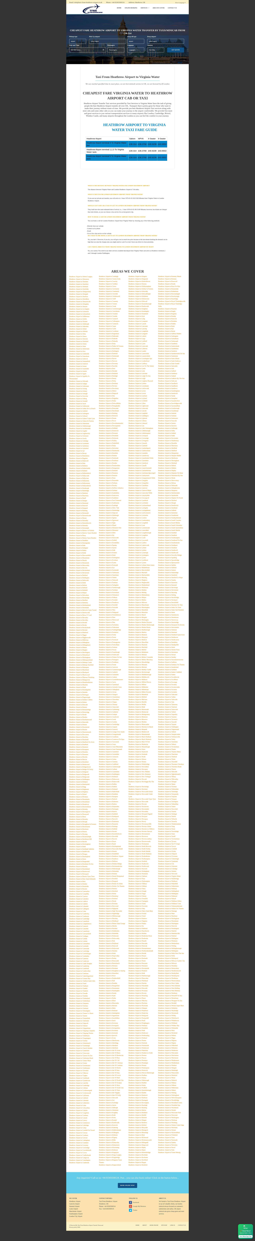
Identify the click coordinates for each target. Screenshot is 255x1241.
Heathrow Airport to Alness (78, 336)
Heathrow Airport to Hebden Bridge (110, 864)
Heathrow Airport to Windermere (168, 1060)
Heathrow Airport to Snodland (167, 508)
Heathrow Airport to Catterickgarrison (81, 976)
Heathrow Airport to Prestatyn (137, 1060)
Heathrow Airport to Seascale (167, 421)
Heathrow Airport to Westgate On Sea (170, 1000)
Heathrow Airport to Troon (166, 829)
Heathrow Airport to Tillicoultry (168, 779)
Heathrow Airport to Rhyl (136, 1135)
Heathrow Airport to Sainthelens (168, 348)
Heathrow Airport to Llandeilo (138, 453)
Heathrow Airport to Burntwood (79, 871)
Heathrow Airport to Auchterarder (80, 428)
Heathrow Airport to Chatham (78, 986)
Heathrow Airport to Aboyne (78, 306)
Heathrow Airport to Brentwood (79, 764)
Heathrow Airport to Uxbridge (167, 869)
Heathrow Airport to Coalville (78, 1083)
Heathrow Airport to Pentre (137, 961)
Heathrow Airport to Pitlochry (137, 1000)
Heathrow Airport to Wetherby (167, 1008)
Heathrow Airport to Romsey (167, 279)
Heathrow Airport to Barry (77, 535)
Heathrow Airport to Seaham (167, 416)
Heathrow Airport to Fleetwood (109, 620)
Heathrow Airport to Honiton (108, 951)
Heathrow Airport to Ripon (137, 1150)
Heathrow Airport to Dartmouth (109, 356)
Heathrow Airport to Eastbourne (109, 503)
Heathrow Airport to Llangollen (138, 483)
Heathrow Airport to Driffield (108, 428)
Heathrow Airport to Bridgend (78, 772)
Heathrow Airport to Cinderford (79, 1050)
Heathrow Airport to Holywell (108, 946)
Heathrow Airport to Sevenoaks (168, 438)
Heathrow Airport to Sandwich (168, 393)
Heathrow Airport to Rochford (138, 1160)
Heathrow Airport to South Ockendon (170, 525)
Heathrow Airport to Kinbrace (108, 1150)
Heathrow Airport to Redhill (137, 1115)
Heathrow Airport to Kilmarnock (109, 1145)
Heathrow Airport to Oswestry (138, 906)
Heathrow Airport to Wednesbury (168, 943)
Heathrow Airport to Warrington (168, 923)
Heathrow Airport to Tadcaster (167, 694)
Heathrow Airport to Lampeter (138, 321)
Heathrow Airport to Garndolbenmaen (111, 679)
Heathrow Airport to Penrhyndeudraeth (140, 951)
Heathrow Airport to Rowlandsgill (169, 294)
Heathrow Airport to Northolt (137, 861)
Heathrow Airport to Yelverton (167, 1145)
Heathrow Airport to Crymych (108, 319)
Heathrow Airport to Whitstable (168, 1028)
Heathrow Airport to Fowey (107, 650)
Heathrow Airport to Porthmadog (138, 1035)
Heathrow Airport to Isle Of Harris (110, 1068)
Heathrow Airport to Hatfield (108, 829)
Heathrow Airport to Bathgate (78, 548)
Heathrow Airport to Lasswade (138, 346)
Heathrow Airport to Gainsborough (110, 669)
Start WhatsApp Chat (246, 1236)
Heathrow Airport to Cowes (78, 1152)
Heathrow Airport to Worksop (167, 1120)
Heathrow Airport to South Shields (169, 530)
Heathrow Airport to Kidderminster (110, 1130)
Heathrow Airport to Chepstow (79, 1003)
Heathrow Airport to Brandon (78, 752)
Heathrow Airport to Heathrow (108, 859)
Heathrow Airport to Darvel (107, 358)
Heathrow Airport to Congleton (79, 1113)
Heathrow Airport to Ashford (78, 411)
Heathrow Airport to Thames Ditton (169, 752)
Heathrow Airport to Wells (166, 956)
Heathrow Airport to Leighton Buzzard (140, 381)
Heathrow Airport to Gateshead (109, 684)
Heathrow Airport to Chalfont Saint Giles (82, 981)
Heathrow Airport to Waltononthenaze (170, 906)
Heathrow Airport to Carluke (78, 941)
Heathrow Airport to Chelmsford (79, 998)
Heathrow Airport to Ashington (79, 413)
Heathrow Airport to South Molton (169, 523)
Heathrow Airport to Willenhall (168, 1045)
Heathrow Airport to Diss (107, 396)
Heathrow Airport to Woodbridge (168, 1100)
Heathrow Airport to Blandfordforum (81, 682)
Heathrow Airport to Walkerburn (168, 886)
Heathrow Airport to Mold (136, 707)
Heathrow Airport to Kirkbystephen (139, 286)
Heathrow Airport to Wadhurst (167, 881)
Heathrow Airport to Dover (107, 421)
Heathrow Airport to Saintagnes (168, 336)
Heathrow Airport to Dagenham (109, 333)
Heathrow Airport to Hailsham (108, 776)
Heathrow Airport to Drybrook (108, 438)
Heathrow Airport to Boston (78, 724)
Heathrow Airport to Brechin (78, 757)
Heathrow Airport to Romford (137, 1165)
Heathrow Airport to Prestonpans (138, 1068)
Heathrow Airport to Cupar (107, 326)
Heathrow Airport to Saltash (167, 376)
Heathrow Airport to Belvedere (79, 595)
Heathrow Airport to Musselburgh (139, 747)
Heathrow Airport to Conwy (78, 1120)
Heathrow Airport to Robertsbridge (139, 1152)
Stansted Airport (74, 1206)
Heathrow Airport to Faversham (109, 592)
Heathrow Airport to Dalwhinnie (109, 348)
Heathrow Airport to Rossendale (168, 289)
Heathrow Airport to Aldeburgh (79, 324)
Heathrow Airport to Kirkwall (137, 301)
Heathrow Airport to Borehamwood (80, 719)
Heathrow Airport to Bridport (78, 782)
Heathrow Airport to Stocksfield (168, 602)
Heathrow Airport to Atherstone (79, 423)
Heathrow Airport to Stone (166, 612)
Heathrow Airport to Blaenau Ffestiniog (81, 677)
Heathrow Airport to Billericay (78, 640)
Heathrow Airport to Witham (167, 1085)
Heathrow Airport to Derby (107, 381)
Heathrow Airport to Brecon (78, 759)
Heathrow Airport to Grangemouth (110, 734)
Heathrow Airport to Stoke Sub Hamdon (171, 610)
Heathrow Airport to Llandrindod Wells (140, 458)
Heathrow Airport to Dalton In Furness (111, 346)
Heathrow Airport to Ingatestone (109, 1015)
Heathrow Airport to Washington (168, 928)
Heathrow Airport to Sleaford (167, 500)
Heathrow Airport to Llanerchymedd (140, 468)
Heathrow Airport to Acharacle (79, 311)
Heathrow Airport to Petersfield (138, 986)
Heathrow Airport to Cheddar (78, 996)
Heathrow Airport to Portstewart (138, 1048)
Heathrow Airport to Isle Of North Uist (111, 1080)
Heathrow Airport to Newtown (138, 836)
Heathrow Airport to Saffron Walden (169, 333)
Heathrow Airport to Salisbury (167, 373)
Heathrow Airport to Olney (137, 888)
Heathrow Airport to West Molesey (169, 991)
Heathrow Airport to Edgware (108, 513)
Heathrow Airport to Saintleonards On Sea (171, 353)
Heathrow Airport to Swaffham (168, 679)
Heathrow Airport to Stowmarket (168, 627)
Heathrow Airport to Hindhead (108, 921)
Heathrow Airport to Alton (77, 346)
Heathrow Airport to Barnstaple (79, 528)
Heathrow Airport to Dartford (108, 353)
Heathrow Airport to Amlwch (78, 359)
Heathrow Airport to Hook (107, 953)
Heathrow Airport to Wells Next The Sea (171, 953)
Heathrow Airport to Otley (136, 908)
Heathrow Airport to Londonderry (139, 520)
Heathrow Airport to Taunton (167, 717)
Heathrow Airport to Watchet (167, 931)
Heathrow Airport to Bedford (78, 575)
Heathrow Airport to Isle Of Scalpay (110, 1083)
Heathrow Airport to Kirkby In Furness (140, 289)
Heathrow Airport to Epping (108, 545)
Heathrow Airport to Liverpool (138, 436)
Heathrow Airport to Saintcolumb (168, 346)
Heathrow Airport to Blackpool (79, 672)
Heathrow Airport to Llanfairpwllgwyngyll (141, 473)
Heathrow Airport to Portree (137, 1040)
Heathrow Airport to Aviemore (78, 436)
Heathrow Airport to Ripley (137, 1147)
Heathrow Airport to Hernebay (108, 896)
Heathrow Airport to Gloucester (109, 707)
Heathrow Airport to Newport (137, 816)
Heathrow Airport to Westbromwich (169, 971)
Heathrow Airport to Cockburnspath (80, 1090)
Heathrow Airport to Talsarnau (167, 704)
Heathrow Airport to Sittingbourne (169, 488)
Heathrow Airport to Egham (108, 518)
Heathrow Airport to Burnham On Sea (81, 864)
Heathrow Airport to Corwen (78, 1138)
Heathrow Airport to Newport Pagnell (140, 814)
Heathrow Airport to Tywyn (167, 846)
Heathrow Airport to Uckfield (167, 849)
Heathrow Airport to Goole (107, 719)
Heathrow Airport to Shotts (166, 478)
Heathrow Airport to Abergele (78, 294)
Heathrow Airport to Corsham (78, 1135)
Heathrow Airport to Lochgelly (138, 508)
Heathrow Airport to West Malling (169, 988)
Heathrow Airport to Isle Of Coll (109, 1060)
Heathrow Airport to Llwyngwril (138, 498)
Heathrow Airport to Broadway (79, 804)
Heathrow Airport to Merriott (137, 667)
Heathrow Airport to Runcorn (167, 319)
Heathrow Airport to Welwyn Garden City (171, 961)
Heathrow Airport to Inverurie (108, 1033)
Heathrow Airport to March (137, 615)
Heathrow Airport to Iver (107, 1100)
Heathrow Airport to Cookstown (79, 1123)
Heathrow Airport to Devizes (108, 386)
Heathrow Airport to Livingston (138, 441)
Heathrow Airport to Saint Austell (168, 363)
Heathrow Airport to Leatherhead (138, 361)
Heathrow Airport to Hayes (107, 841)
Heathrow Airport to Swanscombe (169, 687)
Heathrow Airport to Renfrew (137, 1122)
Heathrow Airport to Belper (78, 593)
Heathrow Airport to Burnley (78, 866)
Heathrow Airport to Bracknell (78, 739)
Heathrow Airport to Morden (137, 722)
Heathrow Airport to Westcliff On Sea (170, 996)
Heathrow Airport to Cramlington (79, 1160)
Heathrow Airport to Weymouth (168, 1013)
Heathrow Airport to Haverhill (108, 836)
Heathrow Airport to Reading (137, 1107)
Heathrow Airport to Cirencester (79, 1053)
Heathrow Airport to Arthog (78, 398)
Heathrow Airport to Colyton (78, 1110)
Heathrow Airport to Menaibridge (139, 662)
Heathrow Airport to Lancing (137, 329)
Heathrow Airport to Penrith (137, 953)
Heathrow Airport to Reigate (137, 1120)
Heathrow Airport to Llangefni (138, 480)
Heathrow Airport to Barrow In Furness (81, 530)
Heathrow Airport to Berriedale (79, 607)
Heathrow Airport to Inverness (108, 1030)
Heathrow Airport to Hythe (107, 998)
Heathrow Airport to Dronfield (108, 436)
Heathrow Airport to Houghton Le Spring (112, 971)
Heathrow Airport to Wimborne (168, 1050)
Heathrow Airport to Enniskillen (109, 543)
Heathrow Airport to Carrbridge (79, 951)
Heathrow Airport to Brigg (77, 787)
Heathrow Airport (74, 1201)
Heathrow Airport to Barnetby (78, 520)
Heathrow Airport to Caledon (78, 904)
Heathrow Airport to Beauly (78, 560)
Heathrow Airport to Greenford (109, 752)
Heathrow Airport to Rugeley (167, 314)
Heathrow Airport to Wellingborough (169, 948)
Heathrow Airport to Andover (78, 364)
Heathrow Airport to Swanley (167, 684)
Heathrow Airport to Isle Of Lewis (110, 1075)
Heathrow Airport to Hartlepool (109, 816)
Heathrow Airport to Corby (77, 1128)
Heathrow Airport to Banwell (78, 505)
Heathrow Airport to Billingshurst (79, 645)
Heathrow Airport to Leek (136, 371)
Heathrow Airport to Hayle (107, 844)
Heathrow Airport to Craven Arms (109, 279)
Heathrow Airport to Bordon (78, 717)
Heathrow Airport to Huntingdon (109, 991)
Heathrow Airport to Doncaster (108, 408)
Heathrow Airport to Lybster (137, 548)
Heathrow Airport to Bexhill (78, 622)
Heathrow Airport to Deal (107, 368)
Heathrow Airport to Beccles (78, 568)
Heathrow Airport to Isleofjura (108, 1045)
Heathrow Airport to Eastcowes (109, 495)
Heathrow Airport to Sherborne (168, 458)
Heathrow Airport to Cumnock (108, 324)
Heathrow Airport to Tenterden (168, 742)
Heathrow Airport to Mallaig (137, 592)
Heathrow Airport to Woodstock (168, 1107)
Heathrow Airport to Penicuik (137, 946)
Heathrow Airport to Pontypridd (138, 1018)
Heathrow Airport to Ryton (166, 331)
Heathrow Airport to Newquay (138, 769)
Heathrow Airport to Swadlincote (168, 677)
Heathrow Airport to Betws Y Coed (80, 615)
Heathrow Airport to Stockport (167, 600)
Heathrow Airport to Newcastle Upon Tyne (142, 799)
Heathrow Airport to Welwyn (167, 963)
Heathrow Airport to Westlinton (168, 978)
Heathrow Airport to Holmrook (109, 936)
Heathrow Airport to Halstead (108, 789)
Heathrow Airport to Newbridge (138, 786)
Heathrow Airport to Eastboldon (109, 493)
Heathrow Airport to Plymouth (138, 1005)
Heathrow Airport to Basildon (78, 540)
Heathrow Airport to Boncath (78, 705)
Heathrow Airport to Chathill (78, 988)
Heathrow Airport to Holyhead (108, 943)
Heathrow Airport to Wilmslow (168, 1048)
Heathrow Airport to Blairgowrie (79, 680)
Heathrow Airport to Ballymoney (79, 483)
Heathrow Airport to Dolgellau (108, 398)
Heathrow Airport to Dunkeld (108, 470)
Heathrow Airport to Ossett (137, 903)
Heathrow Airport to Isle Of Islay (109, 1073)
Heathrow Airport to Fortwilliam (109, 645)
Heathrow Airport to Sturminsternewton (170, 660)
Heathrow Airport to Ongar (137, 893)
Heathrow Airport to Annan (78, 366)
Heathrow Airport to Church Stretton (80, 1048)
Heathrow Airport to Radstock (138, 1095)
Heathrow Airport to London (137, 518)
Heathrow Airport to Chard (77, 983)
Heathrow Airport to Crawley (108, 281)
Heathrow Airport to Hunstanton (109, 988)
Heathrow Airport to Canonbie (78, 929)
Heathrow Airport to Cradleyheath (80, 1155)
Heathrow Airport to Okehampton (139, 881)
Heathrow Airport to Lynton (137, 562)
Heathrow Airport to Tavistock (167, 719)
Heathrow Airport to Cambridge (79, 919)
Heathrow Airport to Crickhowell (109, 296)
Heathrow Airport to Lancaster (138, 326)
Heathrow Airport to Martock (137, 635)
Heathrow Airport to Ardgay (78, 383)
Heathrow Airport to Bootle (78, 714)
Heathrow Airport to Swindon (167, 692)
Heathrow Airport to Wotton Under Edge (171, 1125)
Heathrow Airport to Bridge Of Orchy (81, 769)
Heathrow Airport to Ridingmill (138, 1142)
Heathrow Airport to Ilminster (108, 1010)
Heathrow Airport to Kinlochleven (139, 281)
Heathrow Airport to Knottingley (138, 311)
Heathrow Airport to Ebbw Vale (109, 508)
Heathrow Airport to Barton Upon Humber (82, 538)
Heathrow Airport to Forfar (107, 635)
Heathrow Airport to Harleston (108, 801)
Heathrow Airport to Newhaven (138, 806)
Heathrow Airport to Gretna (107, 759)
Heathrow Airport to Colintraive (79, 1103)
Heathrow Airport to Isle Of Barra (109, 1053)
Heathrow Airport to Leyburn (137, 396)
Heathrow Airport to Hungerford (109, 986)
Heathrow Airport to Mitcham (137, 699)
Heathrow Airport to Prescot (137, 1058)
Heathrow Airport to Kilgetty (108, 1137)
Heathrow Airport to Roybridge (168, 299)
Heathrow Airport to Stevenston (168, 590)
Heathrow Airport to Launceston (138, 353)
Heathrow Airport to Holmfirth (108, 933)
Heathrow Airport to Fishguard (108, 612)
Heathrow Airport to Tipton (166, 784)
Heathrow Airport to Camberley (79, 914)
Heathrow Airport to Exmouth (108, 565)
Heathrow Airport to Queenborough (139, 1090)
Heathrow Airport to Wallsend (167, 896)
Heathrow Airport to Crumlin (108, 316)
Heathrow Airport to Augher (78, 431)
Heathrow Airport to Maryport (138, 637)
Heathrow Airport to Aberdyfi (78, 286)
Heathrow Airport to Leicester (137, 373)
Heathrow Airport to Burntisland (79, 869)
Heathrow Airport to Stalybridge (168, 572)
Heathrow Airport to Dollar (107, 401)
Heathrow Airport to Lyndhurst (138, 560)
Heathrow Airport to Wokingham (168, 1095)
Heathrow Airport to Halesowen (109, 779)
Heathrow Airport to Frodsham (108, 662)
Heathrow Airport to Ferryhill (108, 605)
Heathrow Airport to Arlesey (78, 391)
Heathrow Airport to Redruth (137, 1117)
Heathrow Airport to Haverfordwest (110, 834)
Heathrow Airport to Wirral (166, 1078)
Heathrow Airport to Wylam (167, 1130)
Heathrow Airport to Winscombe (168, 1073)
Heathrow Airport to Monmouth (138, 709)
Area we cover (158, 8)
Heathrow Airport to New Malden (139, 772)
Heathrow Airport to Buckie (78, 841)
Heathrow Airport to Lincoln (137, 411)
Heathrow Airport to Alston (77, 344)
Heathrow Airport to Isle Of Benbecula (111, 1055)
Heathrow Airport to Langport (137, 333)
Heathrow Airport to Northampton (139, 859)
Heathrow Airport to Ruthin (167, 324)
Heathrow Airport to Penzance (138, 966)
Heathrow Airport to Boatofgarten (80, 690)
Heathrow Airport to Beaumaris (79, 563)
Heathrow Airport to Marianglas (138, 620)
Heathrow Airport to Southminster (169, 543)
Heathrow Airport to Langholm (138, 331)
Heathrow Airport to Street (166, 647)
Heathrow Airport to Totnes (167, 806)
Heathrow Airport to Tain (166, 702)
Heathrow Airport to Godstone (108, 712)
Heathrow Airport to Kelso (107, 1117)
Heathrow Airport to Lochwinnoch (139, 513)
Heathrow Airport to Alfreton (78, 331)
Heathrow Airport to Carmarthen (79, 943)
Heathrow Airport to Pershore (137, 971)
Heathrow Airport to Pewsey (137, 993)
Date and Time (74, 45)
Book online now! (127, 1185)
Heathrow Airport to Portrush (137, 1043)
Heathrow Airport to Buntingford (79, 856)
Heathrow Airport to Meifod (137, 650)
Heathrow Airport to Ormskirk (138, 898)
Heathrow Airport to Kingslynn (109, 1152)
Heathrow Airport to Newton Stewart (140, 831)
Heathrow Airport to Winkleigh (168, 1070)
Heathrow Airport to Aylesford (78, 448)
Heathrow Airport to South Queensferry (170, 528)
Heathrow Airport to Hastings (108, 826)
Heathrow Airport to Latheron (137, 348)
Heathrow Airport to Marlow (137, 632)
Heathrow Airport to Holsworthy (109, 938)
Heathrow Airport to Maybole (137, 645)
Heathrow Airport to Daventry (108, 363)
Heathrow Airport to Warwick (167, 926)
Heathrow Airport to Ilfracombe (109, 1003)
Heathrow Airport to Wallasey (167, 888)
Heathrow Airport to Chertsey (78, 1006)
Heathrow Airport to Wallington (168, 893)
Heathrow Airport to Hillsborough (109, 916)
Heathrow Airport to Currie (107, 329)
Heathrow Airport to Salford (167, 371)
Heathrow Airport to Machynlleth (139, 575)
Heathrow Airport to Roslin (166, 284)
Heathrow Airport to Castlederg (79, 966)
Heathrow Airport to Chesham (78, 1008)
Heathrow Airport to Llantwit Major (139, 490)
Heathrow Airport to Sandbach (168, 383)
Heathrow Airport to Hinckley (108, 918)
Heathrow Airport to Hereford (108, 891)
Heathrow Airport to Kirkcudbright (139, 294)
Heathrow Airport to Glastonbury (109, 697)
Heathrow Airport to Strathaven (168, 637)
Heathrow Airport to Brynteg (78, 834)
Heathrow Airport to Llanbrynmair (139, 450)
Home (119, 8)
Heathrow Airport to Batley (77, 550)
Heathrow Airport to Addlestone (79, 316)
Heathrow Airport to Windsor (167, 1065)
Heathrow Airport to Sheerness (168, 445)
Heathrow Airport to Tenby (166, 739)
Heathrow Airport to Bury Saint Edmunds (82, 879)
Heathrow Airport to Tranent (167, 811)
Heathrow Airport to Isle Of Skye (109, 1085)
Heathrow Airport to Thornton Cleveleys (171, 764)
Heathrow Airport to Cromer (108, 304)
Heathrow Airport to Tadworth (167, 699)
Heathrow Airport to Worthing (167, 1122)
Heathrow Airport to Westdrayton (168, 976)
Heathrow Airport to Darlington (109, 351)
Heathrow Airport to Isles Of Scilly (110, 1095)
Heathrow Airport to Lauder (137, 351)
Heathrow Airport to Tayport (167, 724)
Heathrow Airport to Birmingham (79, 657)
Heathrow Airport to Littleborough (139, 431)
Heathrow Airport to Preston (137, 1065)
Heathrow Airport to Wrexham (167, 1127)
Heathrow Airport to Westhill (167, 1003)
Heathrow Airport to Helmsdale (109, 871)
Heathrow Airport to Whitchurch (168, 1018)
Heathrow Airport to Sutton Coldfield (170, 672)
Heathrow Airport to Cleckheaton (79, 1065)
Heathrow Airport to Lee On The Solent (141, 366)
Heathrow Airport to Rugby (167, 311)
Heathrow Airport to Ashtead (78, 416)
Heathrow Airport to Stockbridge (168, 597)
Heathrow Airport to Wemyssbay (168, 968)
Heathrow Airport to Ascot (77, 403)
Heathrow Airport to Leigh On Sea (139, 376)
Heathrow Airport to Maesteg (137, 577)
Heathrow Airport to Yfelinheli (168, 1135)
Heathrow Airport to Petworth (137, 988)
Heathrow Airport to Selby (166, 431)
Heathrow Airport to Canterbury (79, 931)
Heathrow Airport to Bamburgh (79, 488)
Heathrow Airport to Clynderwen (79, 1080)
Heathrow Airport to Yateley (167, 1142)
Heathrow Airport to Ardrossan (79, 386)
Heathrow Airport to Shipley (167, 470)
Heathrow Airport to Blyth (77, 687)
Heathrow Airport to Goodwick (109, 717)
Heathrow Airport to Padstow (137, 918)
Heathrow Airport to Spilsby (167, 565)
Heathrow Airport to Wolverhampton (169, 1098)
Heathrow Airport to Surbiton (167, 669)
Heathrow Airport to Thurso (167, 769)
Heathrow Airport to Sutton (166, 674)
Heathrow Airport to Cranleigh (108, 276)
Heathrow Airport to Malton (137, 600)
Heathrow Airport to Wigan (166, 1038)
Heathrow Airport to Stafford (167, 567)
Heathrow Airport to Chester (78, 1016)
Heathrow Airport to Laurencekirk (139, 356)
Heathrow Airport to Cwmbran (108, 331)
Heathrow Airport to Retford (137, 1125)
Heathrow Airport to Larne (136, 343)
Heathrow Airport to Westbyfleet (168, 973)
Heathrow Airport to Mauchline (138, 642)
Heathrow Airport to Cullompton (109, 321)
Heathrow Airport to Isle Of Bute (109, 1058)
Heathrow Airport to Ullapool (167, 854)
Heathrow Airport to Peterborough (139, 976)
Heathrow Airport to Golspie (108, 714)
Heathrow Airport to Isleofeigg (108, 1043)
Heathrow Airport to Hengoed (108, 881)
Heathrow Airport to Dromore (108, 433)
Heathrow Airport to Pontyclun (138, 1013)
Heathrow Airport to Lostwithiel (138, 530)
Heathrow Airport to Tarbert (167, 712)
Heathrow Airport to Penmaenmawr (139, 948)
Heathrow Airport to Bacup (77, 453)
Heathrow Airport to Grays (107, 744)
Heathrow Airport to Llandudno (138, 460)
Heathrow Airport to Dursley (108, 485)
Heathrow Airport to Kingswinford (110, 1165)
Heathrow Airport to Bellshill (78, 590)
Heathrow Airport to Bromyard (79, 814)
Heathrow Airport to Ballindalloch (80, 473)
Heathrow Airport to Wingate (167, 1068)
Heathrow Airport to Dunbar (108, 455)
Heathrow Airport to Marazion (138, 612)
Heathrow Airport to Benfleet (78, 600)
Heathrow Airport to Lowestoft (138, 540)
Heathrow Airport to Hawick (108, 839)
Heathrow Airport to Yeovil (166, 1147)
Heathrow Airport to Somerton (167, 513)
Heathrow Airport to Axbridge (78, 441)
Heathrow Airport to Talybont (167, 707)
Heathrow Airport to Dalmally (108, 341)
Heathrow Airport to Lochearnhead (139, 505)
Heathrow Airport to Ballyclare (79, 478)
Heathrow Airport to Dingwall (108, 393)
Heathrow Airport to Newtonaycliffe (139, 824)
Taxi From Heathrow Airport (176, 1201)
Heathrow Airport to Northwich (138, 864)
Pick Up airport (94, 36)
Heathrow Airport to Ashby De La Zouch (82, 408)
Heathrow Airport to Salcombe (168, 366)
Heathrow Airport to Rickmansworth (140, 1140)
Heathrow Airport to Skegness (167, 490)
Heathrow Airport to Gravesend (109, 742)
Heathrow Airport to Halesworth (109, 781)
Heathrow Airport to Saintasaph (168, 341)
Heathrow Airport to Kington (137, 276)
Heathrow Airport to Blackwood (79, 675)
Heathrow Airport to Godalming (109, 709)
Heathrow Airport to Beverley (78, 617)
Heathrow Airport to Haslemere (109, 821)
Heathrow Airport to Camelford (79, 921)
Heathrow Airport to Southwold (168, 553)
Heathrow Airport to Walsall (167, 898)
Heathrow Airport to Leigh (136, 378)
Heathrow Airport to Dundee (108, 463)
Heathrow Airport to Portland (137, 1038)
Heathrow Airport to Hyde (107, 996)
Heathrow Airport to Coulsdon (78, 1143)
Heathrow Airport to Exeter (107, 562)
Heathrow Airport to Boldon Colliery (81, 700)
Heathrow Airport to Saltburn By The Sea (171, 378)
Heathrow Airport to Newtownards (139, 841)
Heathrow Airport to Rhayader (138, 1127)
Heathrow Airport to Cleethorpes (79, 1068)
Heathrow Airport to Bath (77, 545)
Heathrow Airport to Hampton (108, 796)
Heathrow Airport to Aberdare (78, 281)
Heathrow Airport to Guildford (108, 764)
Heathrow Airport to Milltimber (138, 687)
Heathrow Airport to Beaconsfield (80, 555)
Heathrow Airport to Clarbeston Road (81, 1058)
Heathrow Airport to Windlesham (168, 1063)
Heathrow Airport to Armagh (78, 393)
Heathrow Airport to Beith (77, 583)
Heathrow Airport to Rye (166, 329)
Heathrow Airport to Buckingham (79, 844)
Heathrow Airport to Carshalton (79, 956)
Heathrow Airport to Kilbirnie (108, 1135)
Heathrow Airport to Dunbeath (108, 458)
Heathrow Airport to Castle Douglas (80, 963)
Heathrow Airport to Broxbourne (79, 826)
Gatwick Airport (74, 1204)
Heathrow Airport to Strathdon (167, 642)
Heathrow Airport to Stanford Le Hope (170, 577)
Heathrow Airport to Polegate (137, 1008)
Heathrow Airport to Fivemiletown (110, 615)
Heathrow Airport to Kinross (137, 284)
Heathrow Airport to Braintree (78, 747)
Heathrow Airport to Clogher (78, 1075)
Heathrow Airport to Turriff (166, 836)
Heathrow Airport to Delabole (108, 373)
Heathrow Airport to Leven (137, 391)
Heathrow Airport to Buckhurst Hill (80, 839)
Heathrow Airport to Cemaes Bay (79, 978)
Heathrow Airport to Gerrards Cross (110, 687)
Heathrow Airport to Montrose (138, 717)
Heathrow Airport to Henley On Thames (111, 886)
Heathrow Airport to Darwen (108, 361)
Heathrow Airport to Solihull (167, 510)
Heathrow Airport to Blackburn (79, 670)
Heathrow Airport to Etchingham (109, 557)
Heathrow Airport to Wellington (168, 951)
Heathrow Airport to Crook (107, 306)
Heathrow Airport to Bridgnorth (79, 774)
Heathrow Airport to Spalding (167, 557)
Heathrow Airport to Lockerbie (138, 515)
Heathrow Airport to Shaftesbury (168, 441)
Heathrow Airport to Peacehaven (138, 931)
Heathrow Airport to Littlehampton (139, 433)
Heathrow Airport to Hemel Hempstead (111, 876)
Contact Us (172, 8)
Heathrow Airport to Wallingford (168, 891)
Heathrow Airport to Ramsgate (138, 1100)
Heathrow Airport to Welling (167, 946)
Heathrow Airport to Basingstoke (79, 543)
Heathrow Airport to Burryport (79, 874)
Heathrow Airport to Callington (79, 909)
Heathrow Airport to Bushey (78, 884)
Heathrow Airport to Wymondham (169, 1132)
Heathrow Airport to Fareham (108, 582)
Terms (99, 1225)
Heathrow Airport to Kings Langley (110, 1155)
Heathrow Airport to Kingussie (138, 279)
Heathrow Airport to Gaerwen (108, 667)
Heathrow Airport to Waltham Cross (169, 903)
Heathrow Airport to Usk (166, 864)
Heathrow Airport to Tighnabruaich (169, 774)
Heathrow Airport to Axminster (79, 443)
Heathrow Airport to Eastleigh (108, 505)
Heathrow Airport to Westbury (167, 993)
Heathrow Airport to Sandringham (169, 391)
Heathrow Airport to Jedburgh (108, 1107)
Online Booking (131, 8)
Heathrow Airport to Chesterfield (79, 1018)
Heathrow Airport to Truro (166, 834)
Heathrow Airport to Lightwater (138, 406)
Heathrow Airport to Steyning (167, 592)
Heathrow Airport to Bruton (78, 831)
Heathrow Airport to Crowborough (110, 309)
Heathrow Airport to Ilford (107, 1000)
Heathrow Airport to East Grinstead (110, 500)
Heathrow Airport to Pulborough (138, 1080)
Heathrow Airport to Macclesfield (139, 570)
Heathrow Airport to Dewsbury (109, 388)
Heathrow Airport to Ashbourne (79, 406)
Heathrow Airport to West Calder (168, 983)
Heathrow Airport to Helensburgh (109, 869)
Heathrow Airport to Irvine (107, 1038)
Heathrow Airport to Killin (107, 1140)
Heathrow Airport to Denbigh (108, 376)
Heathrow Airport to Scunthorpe (168, 411)
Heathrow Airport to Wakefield (168, 884)
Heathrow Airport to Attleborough (80, 426)
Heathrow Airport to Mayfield (137, 647)
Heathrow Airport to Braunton (78, 754)
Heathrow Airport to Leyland (137, 398)
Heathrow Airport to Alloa (77, 334)
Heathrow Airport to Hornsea (108, 966)
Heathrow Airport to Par (136, 926)
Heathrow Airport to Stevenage (168, 587)
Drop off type (131, 36)
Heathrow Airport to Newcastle (138, 801)
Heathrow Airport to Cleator (78, 1063)
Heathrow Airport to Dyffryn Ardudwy (111, 488)
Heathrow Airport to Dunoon (108, 475)
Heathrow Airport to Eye (107, 567)
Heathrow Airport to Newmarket (138, 809)
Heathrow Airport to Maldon (137, 590)
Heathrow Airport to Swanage (167, 682)
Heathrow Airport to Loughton (138, 535)
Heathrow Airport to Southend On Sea (170, 540)
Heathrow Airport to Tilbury (167, 776)
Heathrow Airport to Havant (108, 831)
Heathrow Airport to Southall (167, 533)
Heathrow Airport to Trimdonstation (169, 824)
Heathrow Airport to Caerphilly (79, 894)
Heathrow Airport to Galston (108, 677)
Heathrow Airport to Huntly (107, 993)
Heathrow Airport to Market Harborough (141, 625)
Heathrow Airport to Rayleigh (137, 1105)
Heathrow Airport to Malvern (137, 602)
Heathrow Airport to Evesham (108, 560)
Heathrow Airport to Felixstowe (109, 595)
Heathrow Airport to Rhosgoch (138, 1130)
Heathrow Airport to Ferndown (109, 602)
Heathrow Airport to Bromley (78, 809)
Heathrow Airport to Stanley (167, 580)
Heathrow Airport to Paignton (137, 921)
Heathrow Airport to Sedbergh (167, 428)
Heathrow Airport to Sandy (166, 396)
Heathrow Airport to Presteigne (138, 1063)
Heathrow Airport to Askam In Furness (81, 421)
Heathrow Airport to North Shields (139, 851)
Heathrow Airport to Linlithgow (138, 416)
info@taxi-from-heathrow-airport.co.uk (88, 2)
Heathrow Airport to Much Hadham (139, 737)
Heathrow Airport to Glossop (108, 704)
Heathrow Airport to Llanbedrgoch (139, 448)
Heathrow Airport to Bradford (78, 744)
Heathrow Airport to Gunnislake (109, 772)
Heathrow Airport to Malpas (137, 597)
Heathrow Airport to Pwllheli (137, 1088)
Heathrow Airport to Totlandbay (168, 804)
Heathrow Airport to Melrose (137, 655)
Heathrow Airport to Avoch (77, 438)
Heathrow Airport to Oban (136, 879)
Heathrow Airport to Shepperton (168, 453)
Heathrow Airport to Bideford (78, 632)
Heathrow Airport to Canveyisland (80, 933)
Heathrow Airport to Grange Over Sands (112, 732)
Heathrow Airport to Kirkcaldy (138, 291)
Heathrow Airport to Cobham (78, 1088)
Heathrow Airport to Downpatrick (109, 426)
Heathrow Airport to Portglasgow (139, 1023)
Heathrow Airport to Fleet (107, 617)
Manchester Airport (75, 1211)
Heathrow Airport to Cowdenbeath (80, 1150)
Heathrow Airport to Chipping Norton (81, 1033)
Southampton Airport (75, 1214)
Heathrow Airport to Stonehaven (168, 615)
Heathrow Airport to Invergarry (109, 1025)
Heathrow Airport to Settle (166, 436)
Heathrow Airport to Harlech (108, 799)
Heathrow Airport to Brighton (78, 792)
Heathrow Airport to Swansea (167, 689)
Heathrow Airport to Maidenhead (138, 585)
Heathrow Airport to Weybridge (168, 1010)
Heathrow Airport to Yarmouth (167, 1140)
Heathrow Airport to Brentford (78, 762)
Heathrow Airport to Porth (136, 1030)
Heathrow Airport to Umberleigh (168, 859)
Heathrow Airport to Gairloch (108, 672)
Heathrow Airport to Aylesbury (79, 446)
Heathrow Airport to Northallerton (139, 856)
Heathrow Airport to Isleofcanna (109, 1040)
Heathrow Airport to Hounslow (109, 973)
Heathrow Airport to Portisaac (137, 1025)
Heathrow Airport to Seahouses (168, 418)
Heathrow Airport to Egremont (108, 520)
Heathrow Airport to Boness (78, 707)
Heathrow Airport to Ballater (78, 471)
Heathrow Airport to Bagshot (78, 458)
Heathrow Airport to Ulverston (168, 856)
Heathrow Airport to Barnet (78, 518)
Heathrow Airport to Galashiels (109, 674)
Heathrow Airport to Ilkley (107, 1008)
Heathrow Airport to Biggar (78, 635)
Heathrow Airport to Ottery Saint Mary (140, 911)
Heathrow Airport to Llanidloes (138, 485)
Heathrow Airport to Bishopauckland (81, 660)
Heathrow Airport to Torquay (167, 799)
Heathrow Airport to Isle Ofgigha (109, 1093)
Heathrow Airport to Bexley (78, 625)
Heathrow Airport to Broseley (78, 819)
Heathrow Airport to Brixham (78, 797)
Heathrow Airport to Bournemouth (80, 732)
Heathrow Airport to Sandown (167, 388)
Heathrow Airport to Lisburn (137, 421)
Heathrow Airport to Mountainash (139, 734)
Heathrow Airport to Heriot (107, 893)
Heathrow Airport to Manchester (138, 605)
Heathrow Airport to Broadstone (79, 802)
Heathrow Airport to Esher (107, 555)
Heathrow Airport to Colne (77, 1105)
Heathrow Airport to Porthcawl (138, 1033)
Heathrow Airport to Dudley (108, 441)
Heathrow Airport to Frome (107, 664)
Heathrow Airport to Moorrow (138, 719)
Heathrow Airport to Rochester (138, 1157)
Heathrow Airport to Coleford (78, 1098)
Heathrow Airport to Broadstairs (79, 799)
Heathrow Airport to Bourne (78, 729)
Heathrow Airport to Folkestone (109, 627)
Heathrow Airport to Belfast (78, 585)
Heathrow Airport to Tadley (167, 697)
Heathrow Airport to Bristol (78, 794)
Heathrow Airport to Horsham (108, 968)
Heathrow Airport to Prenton (137, 1055)
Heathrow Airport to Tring (166, 826)
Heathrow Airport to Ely (106, 535)
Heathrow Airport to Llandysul (138, 463)
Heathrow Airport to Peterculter (138, 978)
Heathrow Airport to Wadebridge (168, 879)
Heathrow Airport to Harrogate (108, 809)
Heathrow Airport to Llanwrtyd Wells (140, 493)
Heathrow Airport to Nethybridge (139, 764)
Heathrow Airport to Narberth (137, 754)
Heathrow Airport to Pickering (138, 996)
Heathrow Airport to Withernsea (168, 1088)
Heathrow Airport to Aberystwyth (79, 301)
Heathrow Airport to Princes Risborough (141, 1073)
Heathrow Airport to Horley (107, 958)
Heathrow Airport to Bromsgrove (79, 812)
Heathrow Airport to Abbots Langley (80, 276)
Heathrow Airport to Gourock (108, 729)
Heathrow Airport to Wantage (167, 911)
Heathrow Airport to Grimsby (108, 762)
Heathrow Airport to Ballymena (79, 481)
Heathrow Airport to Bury (77, 881)
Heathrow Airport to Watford (167, 936)
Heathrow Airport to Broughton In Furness (82, 824)
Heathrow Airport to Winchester (168, 1058)
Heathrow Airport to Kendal (108, 1120)
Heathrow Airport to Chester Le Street (81, 1013)
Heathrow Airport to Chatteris (78, 991)
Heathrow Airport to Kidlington (109, 1132)
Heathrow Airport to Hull (107, 981)
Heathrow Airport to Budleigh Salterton (81, 849)
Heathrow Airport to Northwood (138, 866)
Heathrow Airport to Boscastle (78, 722)
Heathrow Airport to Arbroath (78, 381)
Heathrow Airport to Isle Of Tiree (109, 1090)
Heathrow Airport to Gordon (108, 722)
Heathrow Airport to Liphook (137, 418)
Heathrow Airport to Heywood (108, 906)
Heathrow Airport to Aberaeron (79, 279)
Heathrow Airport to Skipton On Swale (170, 498)
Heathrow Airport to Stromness (168, 652)
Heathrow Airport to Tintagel (167, 781)
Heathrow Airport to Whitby (167, 1015)
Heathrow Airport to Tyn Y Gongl (169, 844)
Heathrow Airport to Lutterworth (138, 545)
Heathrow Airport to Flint (107, 622)
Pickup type (73, 36)
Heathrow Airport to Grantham (108, 737)
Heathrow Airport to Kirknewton (138, 299)
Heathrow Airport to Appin (77, 374)
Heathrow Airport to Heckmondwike (110, 866)
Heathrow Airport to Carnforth (78, 946)
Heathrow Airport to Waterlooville (169, 933)
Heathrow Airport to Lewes (137, 393)
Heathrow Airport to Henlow (108, 888)
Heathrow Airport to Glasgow (108, 694)
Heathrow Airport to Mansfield (138, 610)
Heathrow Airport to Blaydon (78, 685)
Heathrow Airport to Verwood (167, 874)
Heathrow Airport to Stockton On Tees (170, 605)
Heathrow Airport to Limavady (138, 408)
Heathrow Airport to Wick (166, 1030)
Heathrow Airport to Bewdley (78, 620)
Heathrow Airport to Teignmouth (168, 729)
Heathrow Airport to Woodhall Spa (169, 1105)
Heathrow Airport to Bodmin (78, 692)
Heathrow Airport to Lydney (137, 550)
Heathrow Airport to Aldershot (78, 326)
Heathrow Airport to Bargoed (78, 508)
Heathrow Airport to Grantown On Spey (111, 739)
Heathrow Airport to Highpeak (108, 908)
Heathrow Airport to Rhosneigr (138, 1132)
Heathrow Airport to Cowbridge (79, 1148)
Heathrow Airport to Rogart (137, 1162)
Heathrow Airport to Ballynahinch (80, 486)
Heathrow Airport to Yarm (166, 1137)
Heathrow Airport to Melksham (138, 652)
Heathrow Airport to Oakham (137, 876)
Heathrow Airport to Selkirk (167, 433)
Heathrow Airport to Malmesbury (139, 595)
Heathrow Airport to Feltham (108, 597)
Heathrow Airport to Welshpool (168, 958)
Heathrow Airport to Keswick (108, 1125)
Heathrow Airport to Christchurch (79, 1043)
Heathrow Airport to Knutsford (138, 314)
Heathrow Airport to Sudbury (167, 662)
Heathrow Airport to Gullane (108, 769)
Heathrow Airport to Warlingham (168, 918)
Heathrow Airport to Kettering (108, 1127)
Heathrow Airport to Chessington (79, 1011)
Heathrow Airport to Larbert (137, 336)
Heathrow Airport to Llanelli (137, 465)
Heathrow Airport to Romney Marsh (169, 276)
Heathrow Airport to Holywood (109, 948)
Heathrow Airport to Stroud (167, 655)
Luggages (130, 45)
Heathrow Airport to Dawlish (108, 366)
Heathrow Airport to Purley (137, 1085)
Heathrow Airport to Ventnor (167, 871)
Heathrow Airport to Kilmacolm (109, 1142)
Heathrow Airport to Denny (107, 378)
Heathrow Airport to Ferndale (108, 600)
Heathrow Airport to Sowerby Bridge (170, 555)
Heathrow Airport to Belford (78, 588)
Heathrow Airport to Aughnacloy (79, 433)
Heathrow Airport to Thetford (167, 757)
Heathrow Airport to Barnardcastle (80, 515)
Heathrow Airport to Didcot (107, 391)
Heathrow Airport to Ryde (166, 326)
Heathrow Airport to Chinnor (78, 1026)
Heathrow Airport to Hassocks (108, 824)
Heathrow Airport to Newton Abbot (139, 826)
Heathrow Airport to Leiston (137, 383)
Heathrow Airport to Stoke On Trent (169, 607)
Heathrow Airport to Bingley (78, 650)
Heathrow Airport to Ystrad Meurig (169, 1152)
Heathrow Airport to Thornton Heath (169, 767)
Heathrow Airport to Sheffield (167, 448)
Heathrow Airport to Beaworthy (79, 565)
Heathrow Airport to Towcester (168, 809)
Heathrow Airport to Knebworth (138, 306)
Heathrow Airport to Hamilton (108, 794)
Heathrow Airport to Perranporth (138, 968)
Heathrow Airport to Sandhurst (168, 386)
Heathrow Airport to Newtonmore (139, 834)
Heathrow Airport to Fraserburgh (109, 652)
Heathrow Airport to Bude (77, 846)
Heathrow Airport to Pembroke (138, 938)
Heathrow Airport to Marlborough (139, 630)
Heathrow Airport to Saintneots (168, 356)
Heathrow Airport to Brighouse (79, 789)
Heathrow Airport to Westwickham (169, 981)
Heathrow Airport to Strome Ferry (169, 650)
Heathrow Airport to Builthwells (79, 851)
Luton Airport (73, 1209)
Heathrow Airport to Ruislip (167, 316)
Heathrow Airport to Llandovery (138, 455)
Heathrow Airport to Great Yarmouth (110, 749)
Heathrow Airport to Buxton (78, 889)
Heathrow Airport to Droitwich (108, 431)
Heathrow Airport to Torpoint (167, 796)
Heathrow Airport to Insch (107, 1020)
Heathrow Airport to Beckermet (79, 573)
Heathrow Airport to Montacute (138, 712)
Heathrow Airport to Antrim (78, 371)
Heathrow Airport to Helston (108, 874)
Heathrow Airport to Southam (167, 535)
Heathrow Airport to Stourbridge (168, 622)
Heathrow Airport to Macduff (137, 572)
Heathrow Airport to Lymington (138, 555)
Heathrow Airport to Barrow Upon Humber (83, 533)
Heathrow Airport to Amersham (79, 356)
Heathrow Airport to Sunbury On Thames (171, 664)
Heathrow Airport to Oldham (137, 886)
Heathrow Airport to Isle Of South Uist (111, 1088)
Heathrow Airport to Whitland (167, 1023)
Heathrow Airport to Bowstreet (79, 734)
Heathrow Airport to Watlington (168, 938)
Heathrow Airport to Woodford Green (170, 1103)
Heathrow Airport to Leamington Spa (140, 358)
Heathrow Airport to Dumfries (108, 453)
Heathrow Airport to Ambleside (79, 354)
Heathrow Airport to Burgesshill (79, 861)
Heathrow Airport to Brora (77, 817)
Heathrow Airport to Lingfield (137, 413)
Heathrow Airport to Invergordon (109, 1028)
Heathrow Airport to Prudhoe (137, 1075)
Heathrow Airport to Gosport (108, 727)
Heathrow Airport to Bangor (78, 500)
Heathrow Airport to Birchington (79, 652)
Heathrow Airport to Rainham (137, 1098)
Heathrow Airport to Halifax (108, 784)
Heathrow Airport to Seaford (167, 413)
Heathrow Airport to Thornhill (167, 762)
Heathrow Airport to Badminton (79, 456)
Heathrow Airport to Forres (107, 637)
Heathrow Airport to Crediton (108, 284)
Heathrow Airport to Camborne (79, 916)
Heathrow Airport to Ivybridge (108, 1103)
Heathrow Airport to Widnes (167, 1035)
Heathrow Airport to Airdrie (78, 319)
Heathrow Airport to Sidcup (167, 483)
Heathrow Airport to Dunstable (108, 480)
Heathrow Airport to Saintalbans (168, 338)
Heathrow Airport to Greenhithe (109, 754)
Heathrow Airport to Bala (77, 463)
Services (144, 8)
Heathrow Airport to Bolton (78, 702)
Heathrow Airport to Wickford (167, 1033)
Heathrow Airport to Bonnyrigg (79, 712)
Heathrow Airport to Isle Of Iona (109, 1070)
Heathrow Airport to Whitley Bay (168, 1025)
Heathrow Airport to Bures (77, 859)
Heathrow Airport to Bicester (78, 630)
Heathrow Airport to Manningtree (139, 607)
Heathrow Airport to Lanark (137, 324)
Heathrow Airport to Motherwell (138, 732)
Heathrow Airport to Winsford (167, 1075)
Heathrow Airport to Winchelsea (168, 1055)
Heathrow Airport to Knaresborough (139, 304)
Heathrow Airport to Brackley (78, 737)
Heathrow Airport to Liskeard (137, 423)
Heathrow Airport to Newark (137, 779)
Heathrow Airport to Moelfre (137, 702)
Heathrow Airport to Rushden (167, 321)
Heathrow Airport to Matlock (137, 640)
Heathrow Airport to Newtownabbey (140, 839)
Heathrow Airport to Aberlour (78, 296)
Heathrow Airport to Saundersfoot (169, 401)
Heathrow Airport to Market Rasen (139, 627)
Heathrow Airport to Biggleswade (80, 637)
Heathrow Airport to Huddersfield (109, 978)
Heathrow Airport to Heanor (108, 851)
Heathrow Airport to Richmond (138, 1137)
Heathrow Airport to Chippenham (79, 1028)
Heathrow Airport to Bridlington (79, 779)
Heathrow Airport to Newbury (138, 789)
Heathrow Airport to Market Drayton (140, 622)
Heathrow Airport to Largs (136, 338)
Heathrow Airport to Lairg (136, 319)
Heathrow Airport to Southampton (169, 538)
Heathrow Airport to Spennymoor (168, 562)
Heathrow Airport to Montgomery (139, 714)
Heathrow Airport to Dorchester (109, 411)
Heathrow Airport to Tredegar (167, 814)
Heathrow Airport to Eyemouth (109, 570)
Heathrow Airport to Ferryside (108, 607)
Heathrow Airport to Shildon (167, 468)
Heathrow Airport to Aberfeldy (79, 289)
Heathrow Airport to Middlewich (138, 677)
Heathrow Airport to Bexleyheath (79, 627)
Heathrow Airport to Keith (107, 1115)
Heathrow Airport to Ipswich (108, 1035)
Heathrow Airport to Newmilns (138, 811)
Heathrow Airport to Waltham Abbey (169, 901)
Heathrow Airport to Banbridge (79, 490)
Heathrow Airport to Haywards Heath (111, 849)
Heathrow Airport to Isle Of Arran (109, 1050)
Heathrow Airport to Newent (137, 804)
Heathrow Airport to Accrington (79, 309)
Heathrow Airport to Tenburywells (169, 737)
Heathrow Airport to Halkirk (108, 786)
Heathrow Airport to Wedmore (167, 941)
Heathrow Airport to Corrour (78, 1133)
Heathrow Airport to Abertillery (79, 299)
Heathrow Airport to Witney (167, 1090)
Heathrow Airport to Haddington (109, 774)
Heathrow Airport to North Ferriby (139, 849)
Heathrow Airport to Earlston (108, 490)
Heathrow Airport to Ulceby (167, 851)
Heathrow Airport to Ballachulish (79, 468)
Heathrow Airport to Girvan (107, 692)
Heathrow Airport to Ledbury (137, 363)
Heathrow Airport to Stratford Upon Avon (171, 635)
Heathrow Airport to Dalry (107, 343)
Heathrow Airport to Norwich (137, 869)
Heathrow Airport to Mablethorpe (139, 567)
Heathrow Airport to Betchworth (79, 612)
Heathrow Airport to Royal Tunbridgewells (171, 301)
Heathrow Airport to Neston (137, 762)
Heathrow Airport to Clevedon (78, 1070)
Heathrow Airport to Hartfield (108, 814)
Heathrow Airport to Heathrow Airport (111, 856)
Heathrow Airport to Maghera (137, 580)
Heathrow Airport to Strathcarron (168, 640)
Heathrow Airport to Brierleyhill (79, 784)
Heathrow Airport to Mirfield (137, 697)
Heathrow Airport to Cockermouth (80, 1093)
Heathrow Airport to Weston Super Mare (171, 1005)
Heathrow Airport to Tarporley (167, 714)
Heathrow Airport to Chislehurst (79, 1036)
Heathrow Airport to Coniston (78, 1115)
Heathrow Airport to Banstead (78, 503)
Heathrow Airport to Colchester (79, 1095)
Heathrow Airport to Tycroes (167, 841)
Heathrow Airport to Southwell (168, 550)
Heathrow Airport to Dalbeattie (108, 336)
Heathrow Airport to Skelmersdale (169, 493)
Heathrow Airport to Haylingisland (110, 846)
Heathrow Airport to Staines (167, 570)
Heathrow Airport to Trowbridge (168, 831)
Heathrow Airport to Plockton (137, 1003)
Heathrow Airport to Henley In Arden (111, 884)
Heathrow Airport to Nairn (136, 749)
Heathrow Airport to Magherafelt (138, 582)
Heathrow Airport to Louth (136, 538)
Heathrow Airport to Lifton (137, 403)
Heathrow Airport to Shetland (167, 463)
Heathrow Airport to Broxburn (78, 829)
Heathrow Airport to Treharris (167, 819)
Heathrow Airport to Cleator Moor (80, 1060)
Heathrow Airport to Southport (168, 545)
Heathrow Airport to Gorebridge (109, 724)
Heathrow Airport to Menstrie (137, 664)
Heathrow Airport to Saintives (167, 351)
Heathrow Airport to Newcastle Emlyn (140, 791)
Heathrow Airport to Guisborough (109, 767)
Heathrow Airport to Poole (136, 1020)
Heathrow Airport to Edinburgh (109, 515)
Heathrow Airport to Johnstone (108, 1110)
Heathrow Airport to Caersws (78, 896)
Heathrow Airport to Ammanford (79, 361)
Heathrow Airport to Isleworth (108, 1098)
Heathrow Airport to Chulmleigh (79, 1045)
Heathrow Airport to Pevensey (138, 991)
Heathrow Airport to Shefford (167, 450)
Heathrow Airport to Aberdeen (78, 284)
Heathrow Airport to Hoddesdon (109, 931)
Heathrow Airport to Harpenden (109, 806)
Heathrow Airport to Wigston (167, 1040)
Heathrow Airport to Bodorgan (79, 695)
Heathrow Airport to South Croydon (169, 520)
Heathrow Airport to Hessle (107, 901)
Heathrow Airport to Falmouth (108, 580)
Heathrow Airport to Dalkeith (108, 338)
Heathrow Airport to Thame (167, 749)
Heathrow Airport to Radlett (137, 1093)
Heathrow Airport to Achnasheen (79, 314)
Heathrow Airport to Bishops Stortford (81, 665)
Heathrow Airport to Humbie (108, 983)
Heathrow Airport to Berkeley (78, 602)
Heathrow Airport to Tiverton (167, 786)
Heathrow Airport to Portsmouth (138, 1045)
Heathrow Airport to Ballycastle (79, 476)
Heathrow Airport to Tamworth (168, 709)
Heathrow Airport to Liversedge (138, 438)
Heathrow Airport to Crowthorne (109, 311)
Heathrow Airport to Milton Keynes (139, 692)
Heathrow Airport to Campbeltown (80, 924)
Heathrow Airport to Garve (107, 682)
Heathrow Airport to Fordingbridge (110, 630)
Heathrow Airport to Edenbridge (109, 510)
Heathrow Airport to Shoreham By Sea (170, 475)
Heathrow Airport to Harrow (108, 811)
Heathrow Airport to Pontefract (138, 1010)
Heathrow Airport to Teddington (168, 727)
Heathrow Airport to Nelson (137, 759)
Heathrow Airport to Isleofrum (108, 1048)
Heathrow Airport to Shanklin (167, 443)
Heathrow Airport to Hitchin (108, 926)
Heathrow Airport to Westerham (168, 998)
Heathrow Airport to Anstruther (79, 369)
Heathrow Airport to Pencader (137, 943)
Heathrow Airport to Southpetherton (169, 518)
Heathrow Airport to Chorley (78, 1041)
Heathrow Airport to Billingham (79, 642)
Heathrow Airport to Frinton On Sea (110, 657)
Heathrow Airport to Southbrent (168, 515)
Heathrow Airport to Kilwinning (109, 1147)
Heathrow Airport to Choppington (80, 1038)
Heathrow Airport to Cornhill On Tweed (82, 1130)
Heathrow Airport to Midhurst (137, 679)
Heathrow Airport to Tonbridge (168, 791)
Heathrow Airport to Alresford (78, 341)
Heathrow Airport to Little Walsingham (140, 428)
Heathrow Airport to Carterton (78, 958)
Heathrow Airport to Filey (107, 610)
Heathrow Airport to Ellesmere (108, 530)
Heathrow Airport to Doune (107, 418)
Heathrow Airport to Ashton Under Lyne (82, 418)
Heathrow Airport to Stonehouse (168, 617)
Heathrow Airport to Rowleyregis (168, 296)
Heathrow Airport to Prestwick (138, 1070)
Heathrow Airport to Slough (167, 503)
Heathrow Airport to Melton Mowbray (140, 660)
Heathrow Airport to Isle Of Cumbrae (111, 1065)
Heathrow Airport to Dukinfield (109, 443)
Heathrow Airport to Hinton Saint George (112, 923)
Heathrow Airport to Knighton (138, 309)
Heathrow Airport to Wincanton (168, 1053)
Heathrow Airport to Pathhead (137, 928)
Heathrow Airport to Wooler (167, 1110)
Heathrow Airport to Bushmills (79, 886)
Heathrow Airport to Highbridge (109, 913)
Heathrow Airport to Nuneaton (138, 874)
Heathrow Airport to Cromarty (108, 301)
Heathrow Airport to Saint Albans (168, 358)
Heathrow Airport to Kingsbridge (109, 1157)
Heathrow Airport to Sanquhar (167, 398)
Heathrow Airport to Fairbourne (109, 572)
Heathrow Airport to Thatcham (168, 754)
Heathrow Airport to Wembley (167, 966)
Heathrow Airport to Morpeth (137, 729)
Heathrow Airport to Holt (107, 941)
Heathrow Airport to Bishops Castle (80, 662)
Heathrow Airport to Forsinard (108, 640)
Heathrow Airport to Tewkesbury (168, 747)
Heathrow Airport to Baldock (78, 466)
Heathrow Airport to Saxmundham (169, 406)
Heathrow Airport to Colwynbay (79, 1108)
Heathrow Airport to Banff (77, 498)
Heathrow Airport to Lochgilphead (139, 510)
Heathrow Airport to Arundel (78, 401)
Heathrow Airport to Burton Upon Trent (81, 876)
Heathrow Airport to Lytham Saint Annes (141, 565)
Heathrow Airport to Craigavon (79, 1157)
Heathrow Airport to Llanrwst (137, 488)
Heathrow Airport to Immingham (109, 1013)
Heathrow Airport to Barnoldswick (80, 523)
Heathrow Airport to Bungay (78, 854)
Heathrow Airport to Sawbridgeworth (170, 403)
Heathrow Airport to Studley (167, 657)
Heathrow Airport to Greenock (108, 757)
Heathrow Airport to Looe (136, 525)
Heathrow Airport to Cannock (78, 926)
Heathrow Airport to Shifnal (167, 465)
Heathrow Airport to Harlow (108, 804)
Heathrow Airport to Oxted (137, 916)
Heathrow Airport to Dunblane (108, 460)
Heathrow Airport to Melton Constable (140, 657)
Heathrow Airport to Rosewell (167, 281)
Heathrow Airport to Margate (137, 617)
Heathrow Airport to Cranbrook (79, 1162)
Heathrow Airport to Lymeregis (138, 553)
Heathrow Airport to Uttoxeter (167, 866)
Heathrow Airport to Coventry (78, 1145)
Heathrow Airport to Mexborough (139, 672)
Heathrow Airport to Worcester (168, 1115)
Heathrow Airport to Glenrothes (109, 699)
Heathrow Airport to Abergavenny (80, 291)
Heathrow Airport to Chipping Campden (82, 1031)
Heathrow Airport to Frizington (109, 660)
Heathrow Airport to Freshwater (109, 655)
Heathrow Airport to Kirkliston (138, 296)
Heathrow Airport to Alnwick (78, 339)
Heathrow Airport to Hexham (108, 903)
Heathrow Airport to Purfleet (137, 1083)
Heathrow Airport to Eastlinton (108, 498)
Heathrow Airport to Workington (168, 1117)
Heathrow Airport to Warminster (168, 921)
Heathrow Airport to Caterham (78, 973)
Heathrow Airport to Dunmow (108, 473)
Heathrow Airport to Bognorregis (79, 697)
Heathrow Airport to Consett (78, 1118)
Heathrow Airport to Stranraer (167, 632)
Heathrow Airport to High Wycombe (110, 911)
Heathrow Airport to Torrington (168, 801)
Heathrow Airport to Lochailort (138, 503)
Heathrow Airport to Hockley (108, 928)
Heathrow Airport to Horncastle (109, 961)
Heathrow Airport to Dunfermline (109, 465)
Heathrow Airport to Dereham (108, 383)
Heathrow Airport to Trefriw (167, 816)
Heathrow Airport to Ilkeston (108, 1005)
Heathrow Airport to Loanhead (138, 500)
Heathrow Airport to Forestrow (108, 632)
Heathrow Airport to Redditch (137, 1112)
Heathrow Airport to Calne (77, 911)
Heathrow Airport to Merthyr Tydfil (139, 669)
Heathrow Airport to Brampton (79, 749)
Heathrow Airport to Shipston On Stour (170, 473)
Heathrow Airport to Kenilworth (109, 1122)
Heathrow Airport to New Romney (139, 774)
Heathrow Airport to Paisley (137, 923)
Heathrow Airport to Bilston (78, 647)
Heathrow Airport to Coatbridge (79, 1085)
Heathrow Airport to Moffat (137, 704)
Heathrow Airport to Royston (167, 309)
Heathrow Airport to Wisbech (167, 1080)
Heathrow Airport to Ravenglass (138, 1103)
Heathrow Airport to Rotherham (168, 291)
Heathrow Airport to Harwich (108, 819)
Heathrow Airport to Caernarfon (79, 891)
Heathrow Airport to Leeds (136, 368)
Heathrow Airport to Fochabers (109, 625)
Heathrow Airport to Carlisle (78, 938)
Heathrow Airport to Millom (137, 684)
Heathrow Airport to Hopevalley (109, 956)
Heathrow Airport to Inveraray (108, 1023)
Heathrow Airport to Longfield (138, 523)
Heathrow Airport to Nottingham (138, 871)
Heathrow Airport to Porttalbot (138, 1028)
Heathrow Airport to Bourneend (79, 727)
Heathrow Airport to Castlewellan (79, 971)
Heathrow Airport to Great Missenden (111, 747)
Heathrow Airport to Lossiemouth (139, 528)
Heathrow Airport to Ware (166, 913)
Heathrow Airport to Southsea (167, 548)
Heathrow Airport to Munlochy (138, 744)
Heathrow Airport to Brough (78, 821)
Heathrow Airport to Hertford (108, 898)
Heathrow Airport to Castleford (79, 968)
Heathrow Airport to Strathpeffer (168, 645)
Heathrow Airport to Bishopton (79, 667)
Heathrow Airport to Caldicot (78, 901)
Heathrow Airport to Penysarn (137, 963)
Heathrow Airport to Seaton (167, 423)
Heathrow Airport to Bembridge (79, 597)
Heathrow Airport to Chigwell (78, 1023)
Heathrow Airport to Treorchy (167, 821)
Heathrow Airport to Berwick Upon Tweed (82, 610)
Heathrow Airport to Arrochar (78, 396)
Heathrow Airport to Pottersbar (138, 1050)
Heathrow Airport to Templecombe (169, 734)
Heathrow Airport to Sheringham (168, 460)
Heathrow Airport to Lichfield (137, 401)
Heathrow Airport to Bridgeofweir (80, 767)
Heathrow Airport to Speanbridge (168, 560)
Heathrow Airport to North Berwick (139, 846)
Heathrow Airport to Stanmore (167, 582)
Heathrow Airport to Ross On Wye (169, 286)
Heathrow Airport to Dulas (107, 445)
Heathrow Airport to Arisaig (78, 388)
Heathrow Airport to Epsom (107, 548)
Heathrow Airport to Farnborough (109, 587)
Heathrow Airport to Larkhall (137, 341)
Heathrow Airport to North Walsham (140, 854)
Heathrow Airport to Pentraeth (138, 958)
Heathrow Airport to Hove (107, 976)
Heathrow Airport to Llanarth (137, 443)
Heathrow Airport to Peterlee (137, 983)
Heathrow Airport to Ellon (107, 533)
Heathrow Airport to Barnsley (78, 525)
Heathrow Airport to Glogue (108, 702)
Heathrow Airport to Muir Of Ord (139, 742)
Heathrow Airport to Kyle (136, 316)
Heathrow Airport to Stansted (167, 585)
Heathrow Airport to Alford (77, 329)
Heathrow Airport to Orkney (137, 896)
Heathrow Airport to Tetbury (167, 744)
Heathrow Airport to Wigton (167, 1043)
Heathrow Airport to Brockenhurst (80, 807)
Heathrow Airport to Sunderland (168, 667)
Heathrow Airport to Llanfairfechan (139, 470)
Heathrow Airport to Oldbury (137, 884)
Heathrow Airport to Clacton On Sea (80, 1055)
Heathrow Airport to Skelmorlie (168, 495)
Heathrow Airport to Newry (137, 821)
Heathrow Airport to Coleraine (78, 1100)
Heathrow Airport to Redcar (137, 1110)
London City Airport (75, 1216)
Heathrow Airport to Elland (107, 525)
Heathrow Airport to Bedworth (79, 580)
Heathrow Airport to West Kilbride (169, 986)
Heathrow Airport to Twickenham (168, 839)
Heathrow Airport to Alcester (78, 321)
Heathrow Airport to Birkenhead (79, 655)
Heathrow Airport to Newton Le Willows (141, 829)
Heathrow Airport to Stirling (167, 595)
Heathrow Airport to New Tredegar (139, 776)
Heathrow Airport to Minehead (138, 694)
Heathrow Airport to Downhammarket (111, 423)
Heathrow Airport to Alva (77, 351)
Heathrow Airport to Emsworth (109, 538)
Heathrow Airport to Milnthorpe (138, 689)
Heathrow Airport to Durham (108, 483)
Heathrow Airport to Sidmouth (167, 485)
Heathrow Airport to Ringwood (138, 1145)
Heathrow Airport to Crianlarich (109, 291)
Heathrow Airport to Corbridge (79, 1125)
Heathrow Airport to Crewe (107, 286)
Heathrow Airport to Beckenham (79, 570)
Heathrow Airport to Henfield (108, 879)
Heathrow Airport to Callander (78, 906)
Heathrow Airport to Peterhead (138, 981)
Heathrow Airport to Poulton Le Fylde (140, 1053)
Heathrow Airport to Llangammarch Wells (141, 478)
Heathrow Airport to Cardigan (78, 936)
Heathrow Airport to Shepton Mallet (169, 455)
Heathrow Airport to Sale (166, 368)
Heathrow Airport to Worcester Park (169, 1112)
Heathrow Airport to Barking (78, 510)
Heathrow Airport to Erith (107, 550)
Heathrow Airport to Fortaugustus (109, 642)
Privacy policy (73, 1227)
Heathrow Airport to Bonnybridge (80, 709)
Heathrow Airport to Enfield (108, 540)
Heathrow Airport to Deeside (108, 371)
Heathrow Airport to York (166, 1150)
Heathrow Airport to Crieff (107, 299)
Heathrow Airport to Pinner (137, 998)
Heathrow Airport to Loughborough (139, 533)
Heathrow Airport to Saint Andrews (169, 361)
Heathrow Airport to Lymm (137, 557)
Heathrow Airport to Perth (136, 973)
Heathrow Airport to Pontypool (138, 1015)
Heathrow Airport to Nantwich (138, 752)
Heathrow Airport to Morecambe (138, 724)
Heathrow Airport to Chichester (79, 1021)
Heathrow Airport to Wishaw (167, 1083)
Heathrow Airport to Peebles (137, 933)
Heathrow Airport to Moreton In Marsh (140, 727)
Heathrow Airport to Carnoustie (79, 948)
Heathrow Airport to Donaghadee (109, 406)
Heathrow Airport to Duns (107, 478)
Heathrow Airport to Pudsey (137, 1078)
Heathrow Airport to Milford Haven (139, 682)
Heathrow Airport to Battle (77, 553)
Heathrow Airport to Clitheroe (78, 1073)
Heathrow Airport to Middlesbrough (139, 674)
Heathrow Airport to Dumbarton (109, 450)
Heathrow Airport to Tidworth (167, 772)
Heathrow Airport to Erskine (108, 553)
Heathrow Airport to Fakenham (109, 575)
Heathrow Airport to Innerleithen (109, 1018)
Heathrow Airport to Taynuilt (167, 722)
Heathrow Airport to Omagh (137, 891)
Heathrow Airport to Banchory (79, 495)
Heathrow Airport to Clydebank (79, 1078)
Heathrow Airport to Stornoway (168, 620)
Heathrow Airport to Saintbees (167, 343)
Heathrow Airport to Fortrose (108, 647)
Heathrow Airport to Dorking (108, 413)
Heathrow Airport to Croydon (108, 314)
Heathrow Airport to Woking (167, 1093)
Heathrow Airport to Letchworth (138, 388)
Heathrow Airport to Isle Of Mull (109, 1078)
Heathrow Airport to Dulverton (108, 448)
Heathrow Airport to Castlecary (79, 961)
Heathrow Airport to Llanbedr (137, 445)
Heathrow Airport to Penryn (137, 956)
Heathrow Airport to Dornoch (108, 416)
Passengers (111, 45)
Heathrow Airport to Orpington (138, 901)
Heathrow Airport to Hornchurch (109, 963)
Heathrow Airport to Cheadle (78, 993)
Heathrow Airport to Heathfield (109, 854)
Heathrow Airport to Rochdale (138, 1155)
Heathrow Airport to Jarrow (107, 1105)
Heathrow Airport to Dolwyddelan (110, 403)
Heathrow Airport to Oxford (137, 913)
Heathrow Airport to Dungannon (109, 468)
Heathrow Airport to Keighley (108, 1112)
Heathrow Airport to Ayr (77, 451)
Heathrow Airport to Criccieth (108, 294)
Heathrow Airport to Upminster (168, 861)
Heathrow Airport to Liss (136, 426)
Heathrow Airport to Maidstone (138, 587)
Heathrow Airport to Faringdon (109, 585)
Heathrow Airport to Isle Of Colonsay (111, 1063)
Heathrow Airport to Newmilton (138, 767)
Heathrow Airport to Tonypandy (168, 794)
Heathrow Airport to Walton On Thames (171, 908)
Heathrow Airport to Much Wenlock (139, 739)
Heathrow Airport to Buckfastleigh (80, 836)
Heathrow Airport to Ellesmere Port (110, 528)
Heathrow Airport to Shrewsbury (168, 480)
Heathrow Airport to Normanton (138, 844)
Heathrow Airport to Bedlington (79, 578)
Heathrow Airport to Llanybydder (139, 495)
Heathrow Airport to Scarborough (168, 408)
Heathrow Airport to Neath (136, 757)
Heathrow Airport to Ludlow (137, 543)
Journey (150, 45)
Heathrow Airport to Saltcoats (167, 381)
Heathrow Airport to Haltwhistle (109, 791)
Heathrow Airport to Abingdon (79, 304)
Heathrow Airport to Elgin (107, 523)
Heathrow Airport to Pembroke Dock (140, 936)
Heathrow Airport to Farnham (108, 590)
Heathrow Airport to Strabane (167, 630)
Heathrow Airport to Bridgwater (79, 777)
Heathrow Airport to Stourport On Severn (171, 625)
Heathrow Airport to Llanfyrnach (138, 475)
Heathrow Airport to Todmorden (168, 789)
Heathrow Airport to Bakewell (78, 461)
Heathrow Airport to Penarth (137, 941)
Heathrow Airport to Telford (167, 732)
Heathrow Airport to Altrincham (79, 349)
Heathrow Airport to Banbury (78, 493)
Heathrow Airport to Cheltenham (79, 1001)
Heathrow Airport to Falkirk (108, 577)
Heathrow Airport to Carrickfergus (80, 953)
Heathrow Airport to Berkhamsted (80, 605)
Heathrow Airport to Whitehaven (168, 1020)
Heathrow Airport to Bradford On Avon (81, 742)
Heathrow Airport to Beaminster (79, 558)
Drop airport (151, 36)
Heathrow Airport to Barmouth (79, 513)
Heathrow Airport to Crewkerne (109, 289)
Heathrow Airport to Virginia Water (169, 876)
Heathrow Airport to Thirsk (166, 759)
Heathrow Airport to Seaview (167, 426)
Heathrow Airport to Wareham (167, 916)
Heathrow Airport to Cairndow (79, 899)
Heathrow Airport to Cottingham (79, 1140)
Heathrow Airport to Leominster (138, 386)
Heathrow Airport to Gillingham (109, 689)
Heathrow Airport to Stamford (167, 575)
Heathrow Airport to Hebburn (108, 861)
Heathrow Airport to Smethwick (168, 505)
